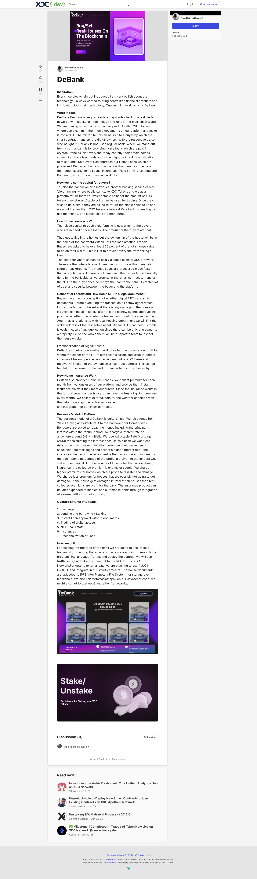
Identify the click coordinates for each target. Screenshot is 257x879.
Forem (94, 859)
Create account (209, 4)
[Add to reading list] (40, 90)
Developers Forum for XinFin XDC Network (127, 855)
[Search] (127, 4)
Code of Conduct (98, 759)
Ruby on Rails (109, 862)
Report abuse (118, 759)
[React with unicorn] (40, 79)
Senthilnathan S (74, 67)
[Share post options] (40, 101)
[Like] (40, 67)
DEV (140, 859)
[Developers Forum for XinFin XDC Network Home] (50, 4)
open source (110, 859)
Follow (195, 25)
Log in (190, 4)
